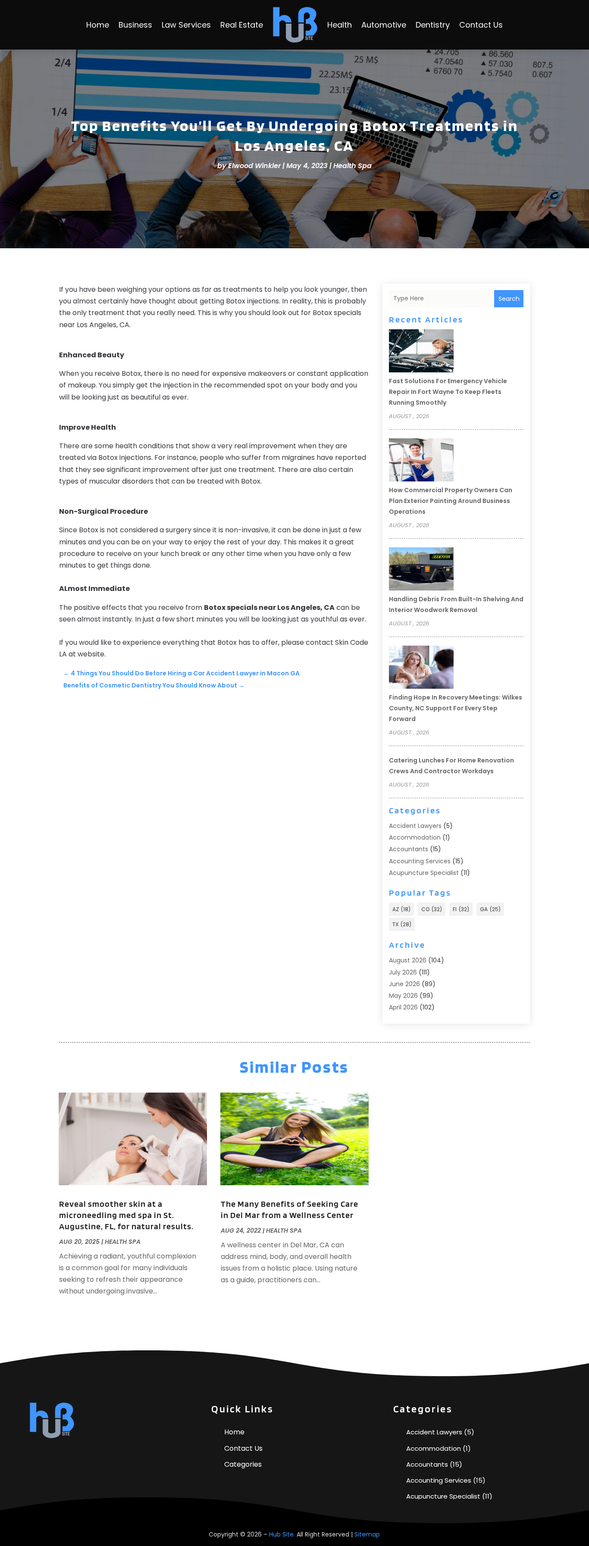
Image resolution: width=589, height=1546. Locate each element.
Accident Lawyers (415, 825)
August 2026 (407, 960)
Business (135, 24)
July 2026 (403, 972)
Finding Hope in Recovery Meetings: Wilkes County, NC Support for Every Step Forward (455, 708)
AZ (401, 909)
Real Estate (241, 24)
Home (97, 24)
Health (339, 24)
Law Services (186, 24)
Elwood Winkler (254, 166)
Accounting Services (420, 861)
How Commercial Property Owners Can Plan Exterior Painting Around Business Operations (450, 501)
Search (509, 298)
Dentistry (433, 24)
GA (490, 909)
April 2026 (403, 1007)
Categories (243, 1464)
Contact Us (481, 24)
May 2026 (403, 995)
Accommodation (415, 837)
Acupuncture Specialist (424, 872)
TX (401, 924)
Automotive (383, 24)
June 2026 (404, 984)
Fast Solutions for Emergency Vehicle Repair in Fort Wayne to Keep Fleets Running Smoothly (448, 392)
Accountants (408, 849)
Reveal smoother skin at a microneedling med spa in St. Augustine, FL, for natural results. (126, 1215)
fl (461, 909)
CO (431, 909)
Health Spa (352, 166)
